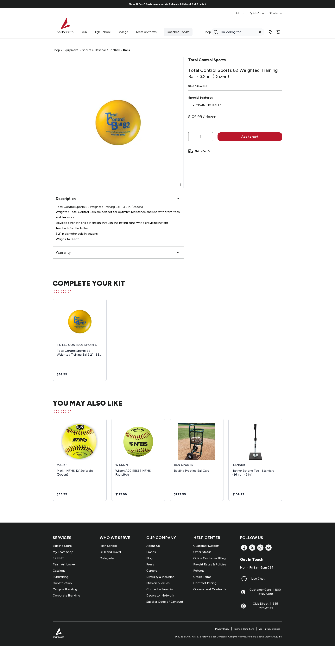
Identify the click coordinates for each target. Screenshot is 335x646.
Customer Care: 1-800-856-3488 (266, 592)
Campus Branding (65, 589)
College (122, 32)
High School (102, 32)
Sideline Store (62, 546)
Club (83, 32)
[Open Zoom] (180, 184)
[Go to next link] (296, 4)
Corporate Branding (66, 595)
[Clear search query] (259, 32)
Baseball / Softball (107, 50)
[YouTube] (268, 548)
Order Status (202, 552)
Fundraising (60, 577)
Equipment (71, 50)
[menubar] (258, 12)
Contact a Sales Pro (160, 589)
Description (66, 198)
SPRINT (58, 558)
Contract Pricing (204, 583)
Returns (198, 570)
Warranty (63, 252)
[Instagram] (260, 548)
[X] (252, 548)
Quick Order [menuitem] (257, 13)
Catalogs (59, 570)
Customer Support (206, 546)
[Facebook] (244, 548)
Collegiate (107, 558)
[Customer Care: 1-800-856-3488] (243, 592)
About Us (153, 546)
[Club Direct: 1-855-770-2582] (243, 606)
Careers (151, 570)
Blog (149, 558)
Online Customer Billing (209, 558)
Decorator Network (160, 595)
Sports (86, 50)
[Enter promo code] (271, 32)
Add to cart (249, 136)
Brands (151, 552)
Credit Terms (202, 577)
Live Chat (258, 578)
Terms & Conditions (244, 629)
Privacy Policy (222, 629)
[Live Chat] (244, 579)
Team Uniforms (146, 32)
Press (150, 564)
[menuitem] (240, 12)
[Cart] (278, 32)
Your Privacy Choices (269, 629)
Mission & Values (158, 583)
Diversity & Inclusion (160, 577)
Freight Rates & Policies (209, 564)
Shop (207, 32)
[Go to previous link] (39, 4)
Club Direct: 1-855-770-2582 (266, 606)
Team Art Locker (64, 564)
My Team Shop (63, 552)
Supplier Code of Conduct (164, 601)
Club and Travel (110, 552)
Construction (62, 583)
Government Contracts (209, 589)
